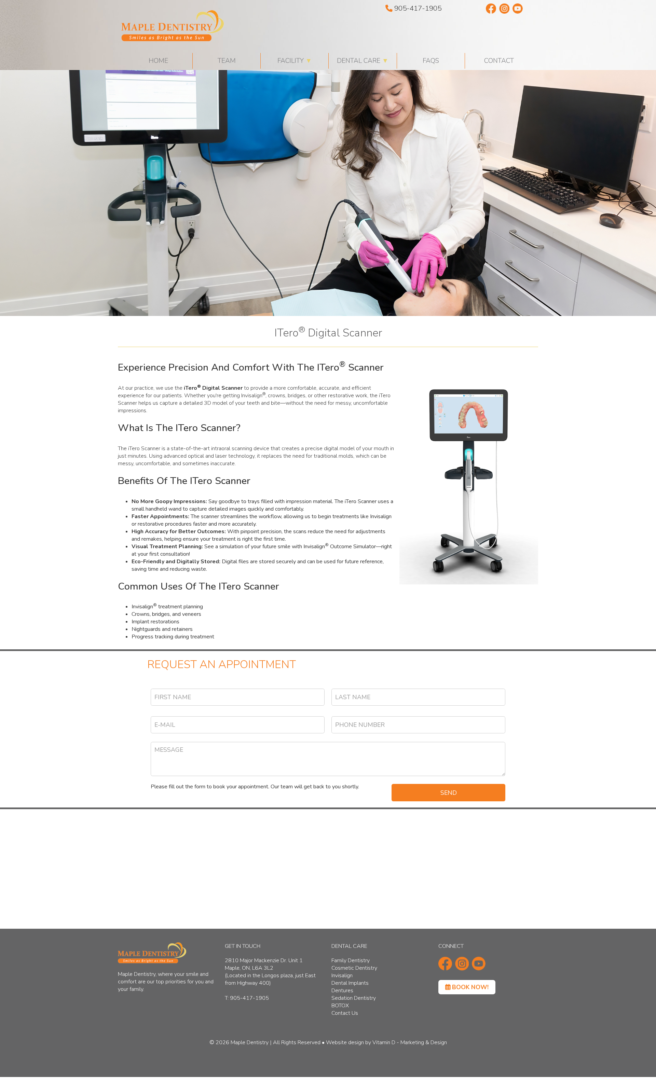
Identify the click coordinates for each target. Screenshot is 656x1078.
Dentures (342, 990)
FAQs (431, 60)
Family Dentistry (350, 960)
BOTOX (340, 1005)
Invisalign (342, 975)
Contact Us (344, 1013)
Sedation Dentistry (353, 998)
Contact (499, 60)
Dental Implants (350, 983)
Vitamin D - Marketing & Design (409, 1042)
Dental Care (362, 60)
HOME (158, 60)
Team (227, 60)
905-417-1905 (417, 8)
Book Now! (469, 987)
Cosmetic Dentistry (354, 968)
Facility (294, 60)
